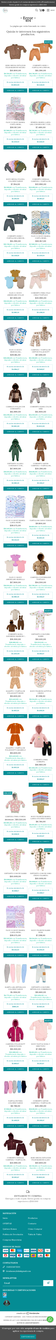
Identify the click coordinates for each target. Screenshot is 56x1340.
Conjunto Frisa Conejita (40, 761)
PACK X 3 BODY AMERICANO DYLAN (15, 294)
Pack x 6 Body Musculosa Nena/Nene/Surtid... (15, 351)
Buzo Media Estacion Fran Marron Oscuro (15, 66)
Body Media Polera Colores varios (15, 180)
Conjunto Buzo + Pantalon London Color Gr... (15, 237)
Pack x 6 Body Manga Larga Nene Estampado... (15, 521)
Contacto (32, 1223)
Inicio (5, 1218)
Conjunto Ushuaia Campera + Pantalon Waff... (40, 180)
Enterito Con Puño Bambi (40, 635)
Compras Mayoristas (12, 1240)
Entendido (28, 1337)
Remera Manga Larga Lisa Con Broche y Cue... (41, 123)
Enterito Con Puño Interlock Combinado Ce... (40, 988)
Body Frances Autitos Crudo (40, 692)
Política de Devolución (13, 1234)
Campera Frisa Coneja (15, 816)
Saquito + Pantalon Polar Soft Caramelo (15, 749)
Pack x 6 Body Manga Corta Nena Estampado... (15, 123)
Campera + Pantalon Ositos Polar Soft (40, 351)
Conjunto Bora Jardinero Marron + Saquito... (15, 635)
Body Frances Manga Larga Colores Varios (40, 817)
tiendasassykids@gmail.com (18, 1271)
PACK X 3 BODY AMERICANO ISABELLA (15, 578)
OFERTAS (7, 1223)
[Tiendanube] (28, 1314)
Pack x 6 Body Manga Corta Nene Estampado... (40, 237)
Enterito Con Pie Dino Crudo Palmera (40, 874)
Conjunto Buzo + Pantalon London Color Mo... (40, 66)
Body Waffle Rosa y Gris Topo (40, 1045)
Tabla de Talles (35, 1234)
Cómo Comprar (35, 1229)
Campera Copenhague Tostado (40, 578)
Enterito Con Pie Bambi (15, 873)
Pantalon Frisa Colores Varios (15, 1102)
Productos (33, 1218)
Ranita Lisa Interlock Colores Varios (15, 988)
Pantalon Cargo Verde (41, 520)
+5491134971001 (13, 1267)
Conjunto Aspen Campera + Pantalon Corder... (40, 464)
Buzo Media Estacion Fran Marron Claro (41, 1159)
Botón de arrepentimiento (28, 1323)
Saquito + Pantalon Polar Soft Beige (15, 692)
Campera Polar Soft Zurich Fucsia (15, 1045)
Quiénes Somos (10, 1229)
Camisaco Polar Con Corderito (15, 408)
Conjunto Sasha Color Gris (40, 408)
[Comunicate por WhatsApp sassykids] (50, 1319)
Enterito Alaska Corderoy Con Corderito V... (15, 464)
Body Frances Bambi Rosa (40, 931)
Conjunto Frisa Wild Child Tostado (40, 294)
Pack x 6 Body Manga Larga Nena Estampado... (15, 931)
